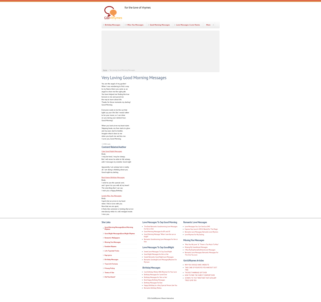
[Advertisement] (161, 50)
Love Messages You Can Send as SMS (197, 226)
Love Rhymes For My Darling (194, 234)
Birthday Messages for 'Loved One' (155, 275)
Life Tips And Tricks (112, 251)
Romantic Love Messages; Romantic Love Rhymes (201, 232)
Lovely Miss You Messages (112, 196)
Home (105, 70)
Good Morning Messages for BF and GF (157, 231)
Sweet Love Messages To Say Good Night (158, 252)
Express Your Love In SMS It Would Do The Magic (201, 229)
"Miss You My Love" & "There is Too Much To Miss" (202, 244)
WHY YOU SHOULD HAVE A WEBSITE (197, 265)
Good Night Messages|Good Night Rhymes (120, 233)
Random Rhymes (110, 246)
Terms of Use (109, 273)
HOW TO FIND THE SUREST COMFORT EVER (200, 275)
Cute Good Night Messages (112, 151)
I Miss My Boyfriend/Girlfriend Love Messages (200, 250)
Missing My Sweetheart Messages (196, 247)
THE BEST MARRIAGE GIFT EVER (196, 273)
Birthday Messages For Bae (153, 283)
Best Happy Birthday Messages (113, 177)
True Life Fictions (111, 264)
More (208, 25)
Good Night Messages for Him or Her (156, 254)
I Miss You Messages (135, 25)
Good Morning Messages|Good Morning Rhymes (119, 228)
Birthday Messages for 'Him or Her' (155, 277)
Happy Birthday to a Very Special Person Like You (160, 285)
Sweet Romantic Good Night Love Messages (159, 257)
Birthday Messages (112, 25)
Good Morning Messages (160, 25)
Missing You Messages (113, 242)
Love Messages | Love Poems (188, 25)
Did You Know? (110, 277)
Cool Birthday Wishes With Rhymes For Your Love (160, 272)
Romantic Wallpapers (112, 238)
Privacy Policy (110, 268)
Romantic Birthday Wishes (153, 288)
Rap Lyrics (108, 255)
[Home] (113, 14)
